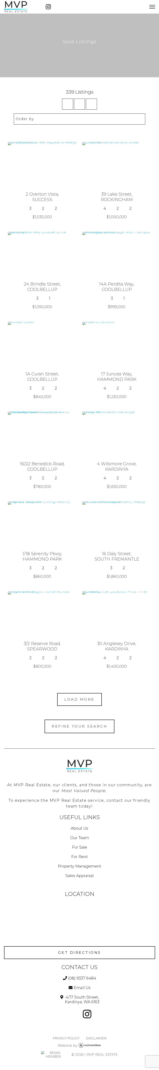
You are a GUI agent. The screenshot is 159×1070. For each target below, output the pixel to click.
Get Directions (79, 952)
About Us (79, 828)
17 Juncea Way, (117, 376)
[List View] (91, 104)
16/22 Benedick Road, (42, 466)
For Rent (79, 856)
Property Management (79, 866)
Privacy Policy (66, 1038)
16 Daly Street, (116, 556)
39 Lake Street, (117, 196)
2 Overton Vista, (42, 196)
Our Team (79, 837)
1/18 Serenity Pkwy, (42, 556)
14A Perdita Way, (116, 286)
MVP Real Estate (102, 1054)
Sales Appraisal (80, 875)
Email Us (82, 987)
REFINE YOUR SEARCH (79, 726)
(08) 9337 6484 (82, 978)
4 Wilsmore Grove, (117, 466)
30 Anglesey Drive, (116, 646)
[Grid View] (79, 104)
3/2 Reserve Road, (42, 646)
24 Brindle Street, (42, 286)
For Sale (79, 847)
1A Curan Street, (42, 376)
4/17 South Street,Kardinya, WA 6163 (82, 999)
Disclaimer (96, 1038)
